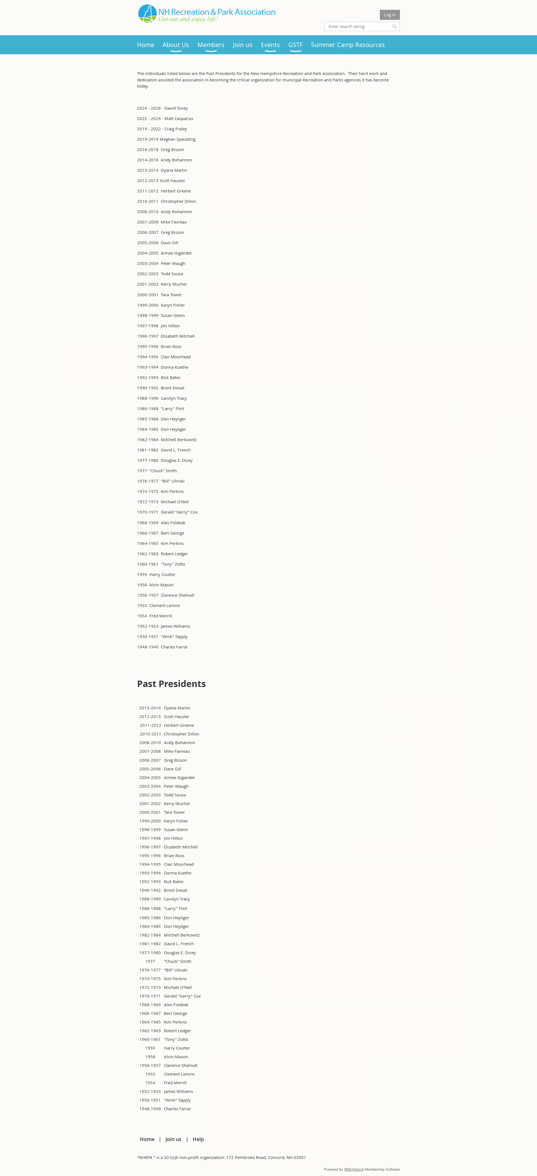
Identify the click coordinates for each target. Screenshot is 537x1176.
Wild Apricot (354, 1169)
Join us (174, 1139)
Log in (390, 14)
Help (198, 1139)
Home (147, 1139)
